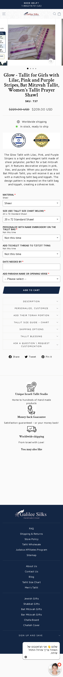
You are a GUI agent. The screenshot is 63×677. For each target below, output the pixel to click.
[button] (54, 669)
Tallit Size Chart (31, 582)
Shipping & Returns (31, 533)
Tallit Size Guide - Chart (31, 322)
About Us (31, 566)
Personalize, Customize (31, 308)
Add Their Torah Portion (31, 315)
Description (31, 301)
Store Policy (32, 539)
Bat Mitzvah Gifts (31, 609)
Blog (31, 576)
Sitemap (31, 555)
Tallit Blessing (31, 336)
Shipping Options (32, 329)
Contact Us (31, 571)
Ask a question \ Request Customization (31, 344)
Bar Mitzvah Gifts (31, 614)
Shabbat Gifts (31, 603)
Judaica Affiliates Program (31, 549)
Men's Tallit (31, 587)
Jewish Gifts (31, 598)
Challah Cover (31, 625)
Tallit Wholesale (31, 544)
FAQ (31, 528)
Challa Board (31, 619)
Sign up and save (31, 635)
